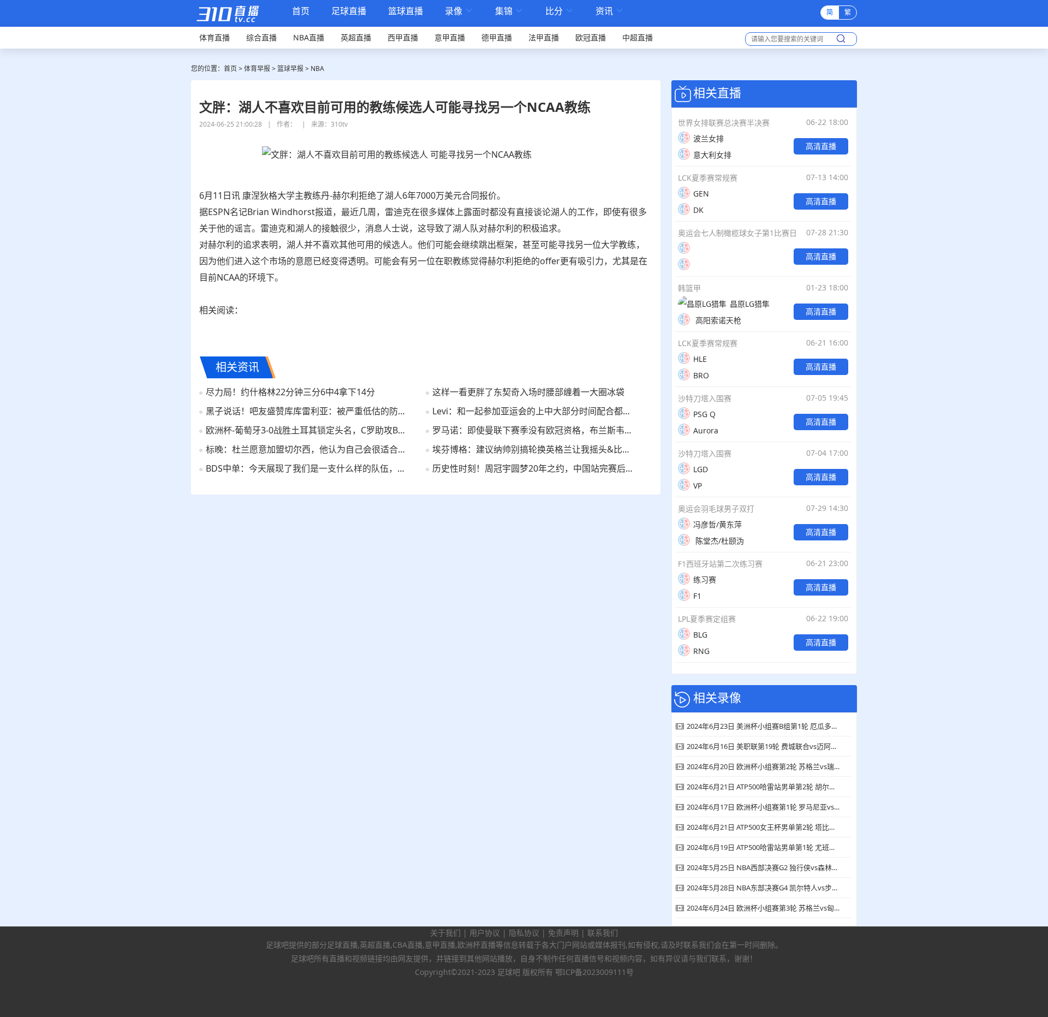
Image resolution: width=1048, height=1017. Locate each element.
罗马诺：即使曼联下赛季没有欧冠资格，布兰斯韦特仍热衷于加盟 (534, 430)
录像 (459, 11)
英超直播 (356, 37)
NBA (317, 68)
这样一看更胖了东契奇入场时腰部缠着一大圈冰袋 (528, 392)
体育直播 (214, 37)
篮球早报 (290, 68)
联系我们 (602, 932)
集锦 (509, 11)
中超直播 (637, 37)
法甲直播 (543, 37)
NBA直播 (308, 37)
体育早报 (257, 68)
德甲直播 (496, 37)
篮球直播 (405, 11)
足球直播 (348, 11)
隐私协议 (524, 932)
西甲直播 (403, 37)
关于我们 (445, 932)
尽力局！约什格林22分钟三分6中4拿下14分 (290, 392)
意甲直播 (449, 37)
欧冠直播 (590, 37)
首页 (300, 12)
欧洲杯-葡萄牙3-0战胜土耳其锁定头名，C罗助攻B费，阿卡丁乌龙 (308, 430)
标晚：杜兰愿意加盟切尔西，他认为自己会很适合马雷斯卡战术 (308, 449)
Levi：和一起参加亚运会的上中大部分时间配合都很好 (534, 411)
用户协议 (484, 932)
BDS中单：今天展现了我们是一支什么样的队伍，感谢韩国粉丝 (308, 468)
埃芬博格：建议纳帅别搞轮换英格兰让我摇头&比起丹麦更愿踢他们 (534, 449)
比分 (559, 11)
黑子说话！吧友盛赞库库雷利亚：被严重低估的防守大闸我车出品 (308, 411)
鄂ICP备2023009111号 (594, 972)
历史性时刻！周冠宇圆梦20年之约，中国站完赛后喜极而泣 (534, 468)
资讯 (610, 11)
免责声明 (563, 932)
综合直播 (261, 37)
